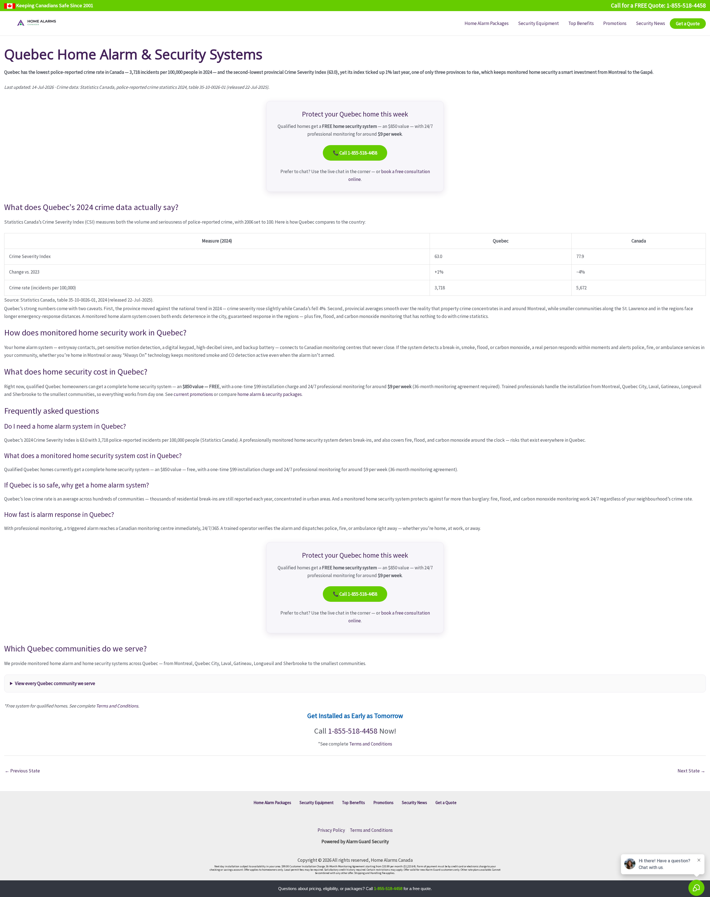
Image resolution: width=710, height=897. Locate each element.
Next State (691, 771)
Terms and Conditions (117, 706)
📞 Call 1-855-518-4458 (355, 153)
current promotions (193, 394)
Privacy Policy (331, 830)
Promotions (383, 802)
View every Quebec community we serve (55, 683)
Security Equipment (317, 802)
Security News (414, 802)
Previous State (22, 771)
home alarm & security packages (269, 394)
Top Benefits (353, 802)
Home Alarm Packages (272, 802)
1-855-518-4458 (352, 731)
